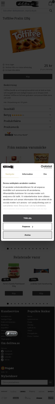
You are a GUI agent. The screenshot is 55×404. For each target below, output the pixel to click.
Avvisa (27, 235)
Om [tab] (45, 174)
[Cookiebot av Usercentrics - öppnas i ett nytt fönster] (41, 167)
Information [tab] (27, 174)
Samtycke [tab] (10, 174)
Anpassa (26, 226)
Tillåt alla (27, 218)
